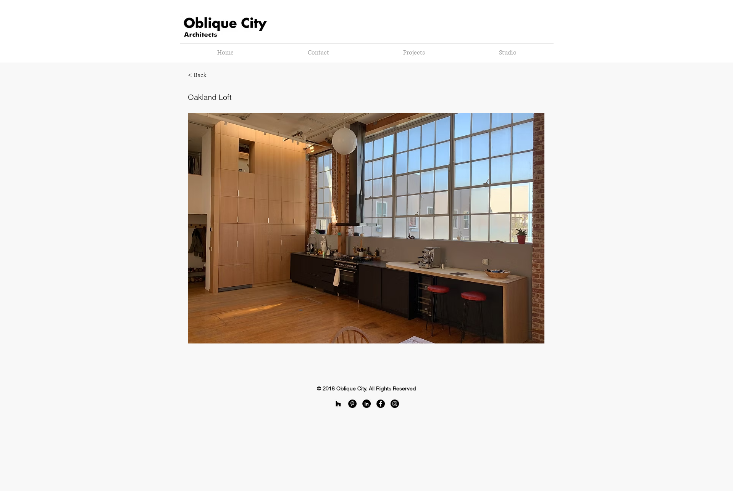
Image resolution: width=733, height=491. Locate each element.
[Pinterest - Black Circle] (352, 404)
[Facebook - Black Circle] (380, 404)
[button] (213, 75)
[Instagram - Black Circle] (395, 404)
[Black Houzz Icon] (338, 404)
